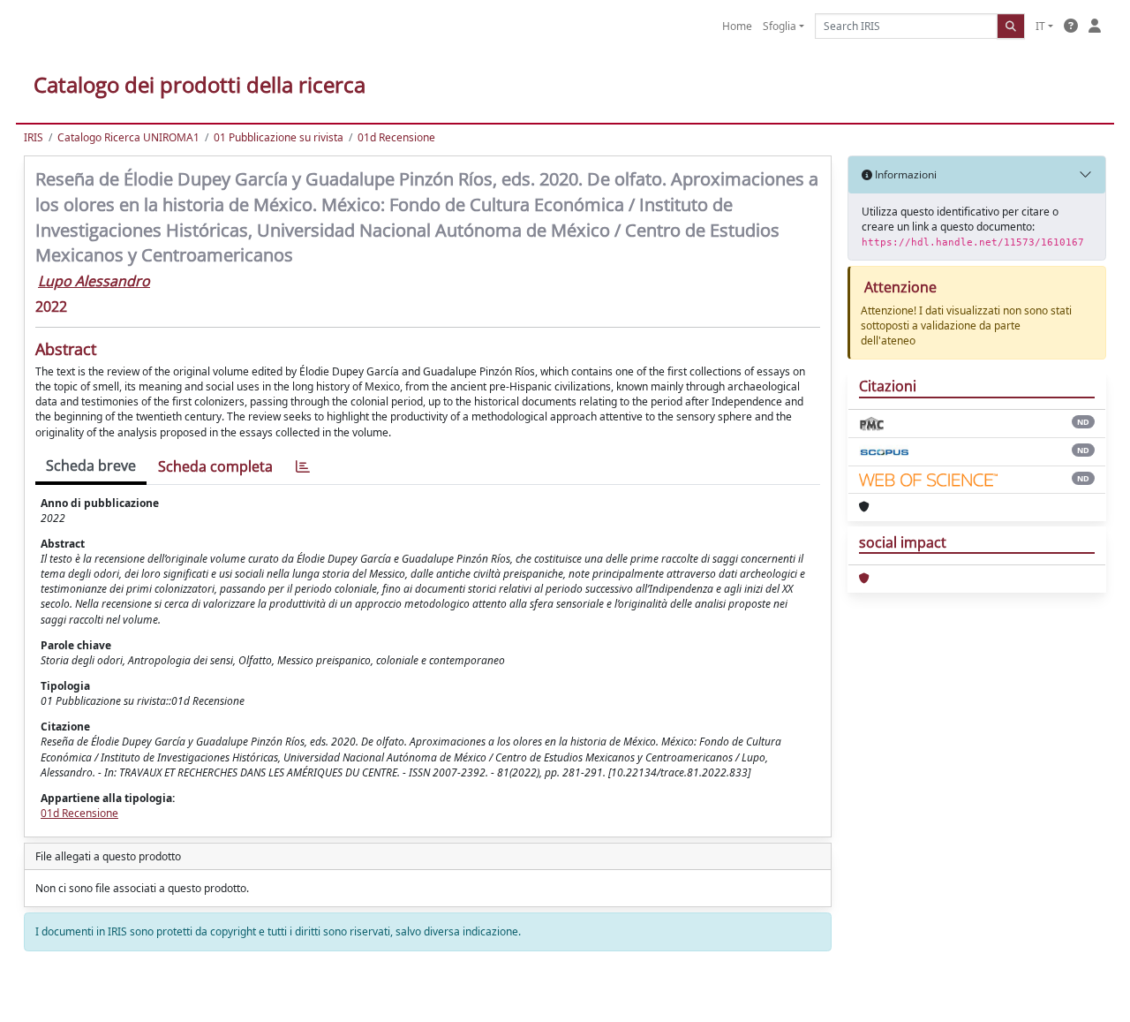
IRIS (33, 137)
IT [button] (1040, 26)
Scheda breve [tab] (91, 465)
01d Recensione (396, 137)
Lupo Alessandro (94, 281)
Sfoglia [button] (779, 26)
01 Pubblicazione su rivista (278, 137)
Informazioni (904, 174)
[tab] (302, 466)
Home (737, 26)
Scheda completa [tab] (215, 466)
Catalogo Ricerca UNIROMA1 (128, 137)
